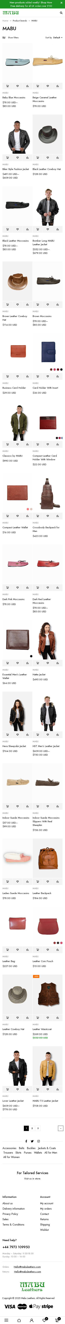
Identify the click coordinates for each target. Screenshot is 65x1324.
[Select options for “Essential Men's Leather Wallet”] (7, 663)
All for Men (50, 1153)
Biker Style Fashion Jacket (15, 169)
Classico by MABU (12, 456)
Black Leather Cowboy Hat (47, 169)
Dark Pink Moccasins (13, 599)
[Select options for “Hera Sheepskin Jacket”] (7, 734)
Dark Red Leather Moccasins (42, 601)
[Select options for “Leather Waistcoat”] (37, 1017)
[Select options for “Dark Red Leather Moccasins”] (37, 587)
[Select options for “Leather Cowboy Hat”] (7, 1017)
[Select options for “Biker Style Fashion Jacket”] (7, 157)
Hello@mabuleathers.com (27, 1267)
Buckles (31, 1148)
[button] (37, 516)
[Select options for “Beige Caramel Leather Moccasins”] (37, 86)
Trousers (8, 1153)
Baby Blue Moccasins (13, 97)
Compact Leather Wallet (15, 527)
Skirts (18, 1153)
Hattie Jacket (39, 674)
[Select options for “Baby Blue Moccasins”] (7, 86)
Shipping (45, 1225)
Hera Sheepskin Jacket (14, 746)
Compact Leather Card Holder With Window (45, 457)
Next (60, 1128)
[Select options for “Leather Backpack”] (37, 881)
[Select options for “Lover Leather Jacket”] (7, 1089)
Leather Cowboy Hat (13, 1029)
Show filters (13, 37)
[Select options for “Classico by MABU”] (7, 444)
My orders (46, 1209)
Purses (28, 1153)
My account (46, 1203)
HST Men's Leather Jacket (46, 746)
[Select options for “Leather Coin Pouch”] (37, 949)
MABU (5, 92)
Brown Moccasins (42, 316)
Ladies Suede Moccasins (15, 893)
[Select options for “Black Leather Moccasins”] (7, 229)
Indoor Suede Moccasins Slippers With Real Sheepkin (46, 821)
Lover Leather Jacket (13, 1101)
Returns (44, 1219)
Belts (21, 1148)
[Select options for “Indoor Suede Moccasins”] (7, 806)
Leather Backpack (42, 893)
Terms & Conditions (13, 1225)
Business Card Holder (14, 388)
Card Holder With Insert (45, 388)
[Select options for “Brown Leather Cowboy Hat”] (7, 304)
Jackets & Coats (47, 1148)
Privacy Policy (10, 1214)
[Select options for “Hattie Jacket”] (37, 663)
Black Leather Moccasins (15, 241)
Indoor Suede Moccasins (15, 818)
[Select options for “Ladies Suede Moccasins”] (7, 881)
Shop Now (46, 2)
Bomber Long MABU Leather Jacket (43, 242)
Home (5, 20)
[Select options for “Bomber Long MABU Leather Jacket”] (37, 229)
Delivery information (13, 1209)
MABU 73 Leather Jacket (45, 1101)
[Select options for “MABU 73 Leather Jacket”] (37, 1089)
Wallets (38, 1153)
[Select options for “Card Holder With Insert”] (37, 376)
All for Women (11, 1157)
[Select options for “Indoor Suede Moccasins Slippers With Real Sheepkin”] (37, 806)
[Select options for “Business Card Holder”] (7, 376)
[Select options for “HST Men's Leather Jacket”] (37, 734)
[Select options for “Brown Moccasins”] (37, 304)
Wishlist (44, 1230)
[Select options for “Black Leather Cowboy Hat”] (37, 157)
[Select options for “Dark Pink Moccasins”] (7, 587)
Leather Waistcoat (42, 1029)
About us (7, 1203)
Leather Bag (8, 961)
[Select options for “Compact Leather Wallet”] (7, 516)
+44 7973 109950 (16, 1247)
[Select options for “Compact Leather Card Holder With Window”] (37, 444)
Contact (44, 1214)
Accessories (9, 1148)
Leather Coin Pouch (43, 961)
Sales (5, 1219)
